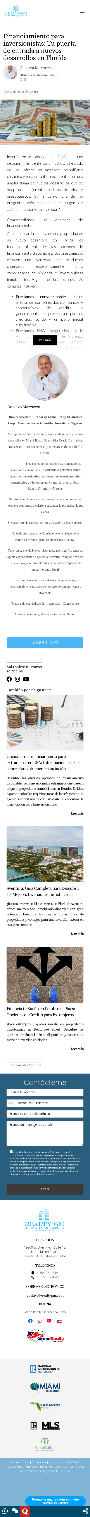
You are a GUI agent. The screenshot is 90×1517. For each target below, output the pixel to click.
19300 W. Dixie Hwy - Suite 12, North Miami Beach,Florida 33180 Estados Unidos (45, 1251)
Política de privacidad (21, 1467)
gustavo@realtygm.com (45, 1295)
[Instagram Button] (17, 680)
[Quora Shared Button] (25, 1511)
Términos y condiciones (57, 1467)
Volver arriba (20, 1462)
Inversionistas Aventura (21, 92)
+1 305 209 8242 (47, 1277)
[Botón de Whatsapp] (5, 1511)
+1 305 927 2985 (47, 1273)
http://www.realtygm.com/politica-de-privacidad (32, 1174)
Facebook (39, 1462)
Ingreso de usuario (56, 1471)
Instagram (56, 1462)
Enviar (45, 1189)
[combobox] (12, 1103)
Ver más (45, 340)
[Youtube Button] (26, 680)
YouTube (72, 1462)
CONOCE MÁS (45, 642)
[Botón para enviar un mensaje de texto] (15, 1511)
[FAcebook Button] (9, 680)
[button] (85, 1511)
